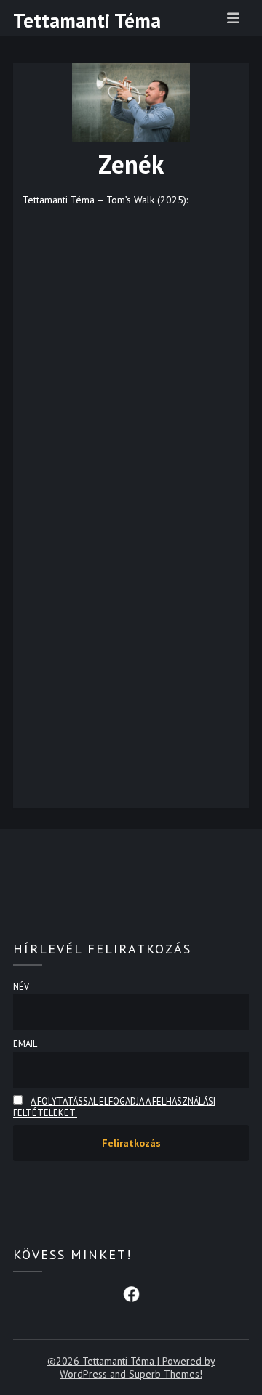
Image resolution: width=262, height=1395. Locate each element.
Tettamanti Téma (87, 20)
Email (25, 1043)
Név (21, 986)
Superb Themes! (165, 1373)
